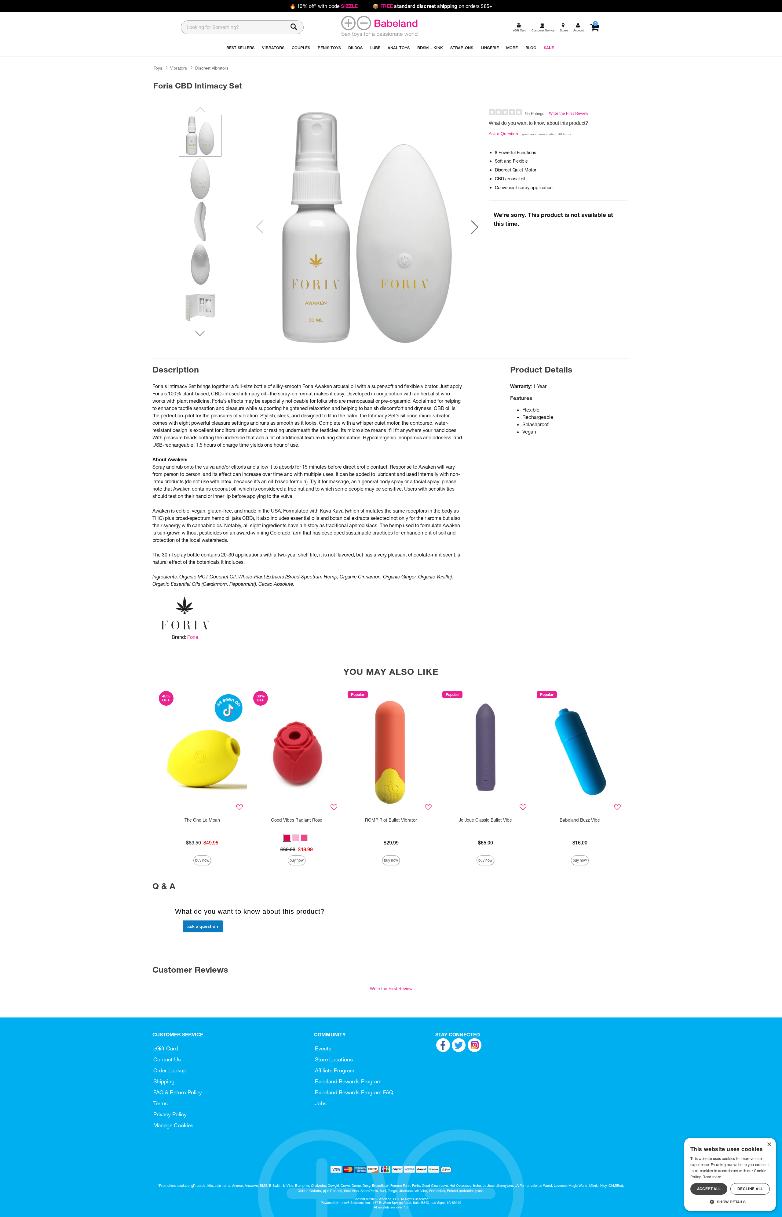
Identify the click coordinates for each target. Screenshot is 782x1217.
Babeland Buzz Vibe (580, 820)
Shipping (163, 1081)
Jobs (321, 1103)
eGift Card (165, 1048)
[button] (474, 227)
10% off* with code (324, 6)
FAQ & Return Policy (177, 1092)
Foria (192, 637)
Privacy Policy (170, 1114)
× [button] (769, 1144)
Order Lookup (169, 1070)
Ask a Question (503, 133)
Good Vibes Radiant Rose (296, 820)
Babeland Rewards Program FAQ (354, 1092)
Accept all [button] (709, 1188)
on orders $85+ (432, 6)
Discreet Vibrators (211, 68)
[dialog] (730, 1174)
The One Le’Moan (202, 820)
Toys (158, 68)
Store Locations (334, 1059)
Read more (712, 1177)
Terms (160, 1103)
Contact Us (167, 1059)
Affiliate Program (334, 1070)
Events (323, 1048)
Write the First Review (568, 113)
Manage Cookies (173, 1125)
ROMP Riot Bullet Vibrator (391, 820)
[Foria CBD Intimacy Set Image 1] (367, 227)
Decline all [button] (750, 1188)
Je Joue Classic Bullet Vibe (485, 820)
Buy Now (202, 860)
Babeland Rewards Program (348, 1081)
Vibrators (178, 68)
